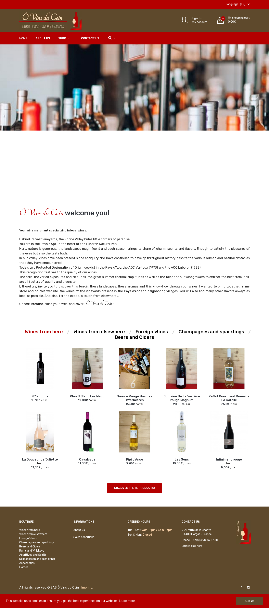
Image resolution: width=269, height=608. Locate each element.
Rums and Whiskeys (31, 550)
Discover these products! (134, 488)
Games (23, 567)
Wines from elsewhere (33, 534)
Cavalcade (87, 459)
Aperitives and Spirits (32, 554)
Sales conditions (83, 537)
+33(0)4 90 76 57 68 (204, 540)
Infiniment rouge (229, 459)
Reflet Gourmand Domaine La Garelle (229, 398)
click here (196, 546)
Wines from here (29, 530)
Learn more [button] (127, 600)
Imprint (86, 587)
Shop (62, 38)
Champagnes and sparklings (37, 542)
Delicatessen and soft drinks (37, 559)
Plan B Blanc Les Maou (87, 396)
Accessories (27, 563)
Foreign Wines (28, 538)
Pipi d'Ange (134, 459)
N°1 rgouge (40, 396)
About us (43, 38)
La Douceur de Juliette (40, 459)
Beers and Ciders (29, 546)
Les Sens (182, 459)
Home (23, 38)
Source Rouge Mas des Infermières (134, 398)
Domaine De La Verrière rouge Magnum (181, 398)
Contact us (90, 38)
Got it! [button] (249, 600)
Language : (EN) (236, 4)
